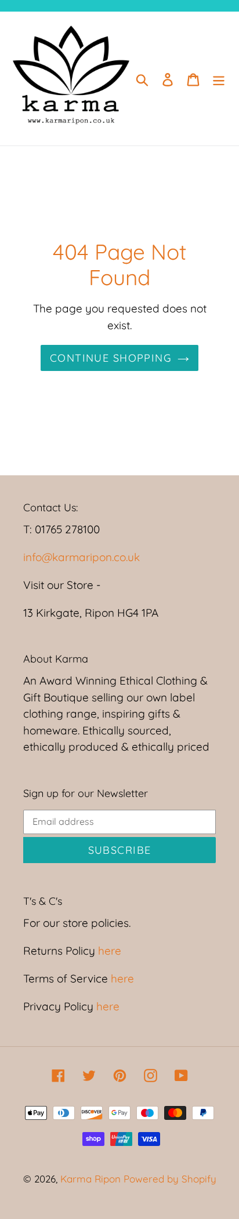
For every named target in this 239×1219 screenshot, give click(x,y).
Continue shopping (111, 358)
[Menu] (218, 78)
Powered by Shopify (170, 1179)
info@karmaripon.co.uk (81, 557)
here (108, 951)
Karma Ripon (92, 1179)
